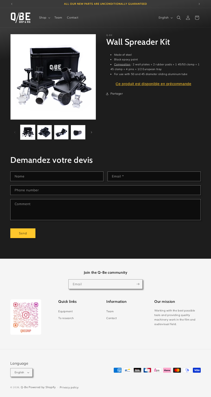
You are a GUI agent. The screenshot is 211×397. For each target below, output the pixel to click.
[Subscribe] (137, 284)
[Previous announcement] (11, 4)
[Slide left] (14, 132)
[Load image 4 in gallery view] (78, 132)
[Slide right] (91, 132)
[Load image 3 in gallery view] (61, 132)
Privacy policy (69, 387)
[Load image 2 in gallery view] (44, 132)
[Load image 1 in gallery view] (27, 132)
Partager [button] (116, 93)
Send (23, 233)
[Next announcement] (199, 4)
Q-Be (24, 387)
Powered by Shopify (42, 387)
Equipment (65, 311)
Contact (111, 318)
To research (66, 318)
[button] (44, 17)
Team (110, 311)
